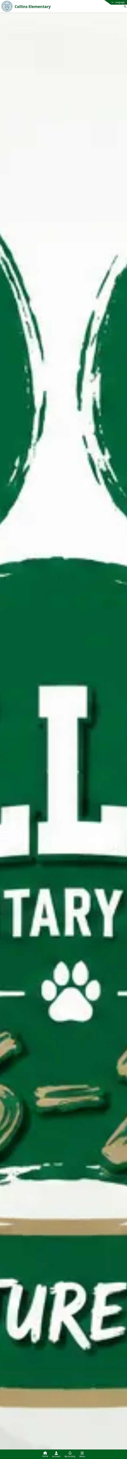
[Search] (124, 6)
